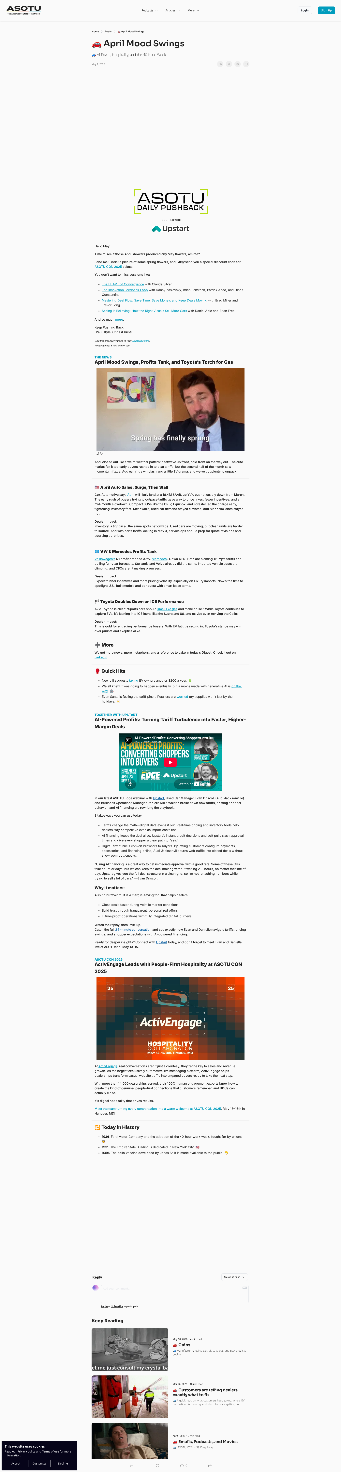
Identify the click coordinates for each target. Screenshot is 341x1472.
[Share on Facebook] (220, 64)
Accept (15, 1463)
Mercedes (159, 559)
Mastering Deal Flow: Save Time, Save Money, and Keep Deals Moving (154, 300)
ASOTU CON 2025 (109, 267)
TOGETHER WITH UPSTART (116, 715)
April (130, 495)
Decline (63, 1463)
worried (182, 697)
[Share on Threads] (237, 64)
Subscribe (117, 1306)
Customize (39, 1463)
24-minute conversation (133, 929)
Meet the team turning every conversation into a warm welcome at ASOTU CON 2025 (158, 1109)
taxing (133, 680)
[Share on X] (229, 64)
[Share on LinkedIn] (246, 64)
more (119, 319)
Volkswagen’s (105, 559)
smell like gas (167, 609)
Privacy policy (26, 1451)
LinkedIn (101, 657)
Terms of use (50, 1451)
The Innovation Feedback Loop (125, 290)
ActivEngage (107, 1066)
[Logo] (24, 10)
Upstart (158, 798)
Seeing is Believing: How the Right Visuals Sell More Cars (144, 311)
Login (104, 1306)
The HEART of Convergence (123, 284)
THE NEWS (103, 357)
